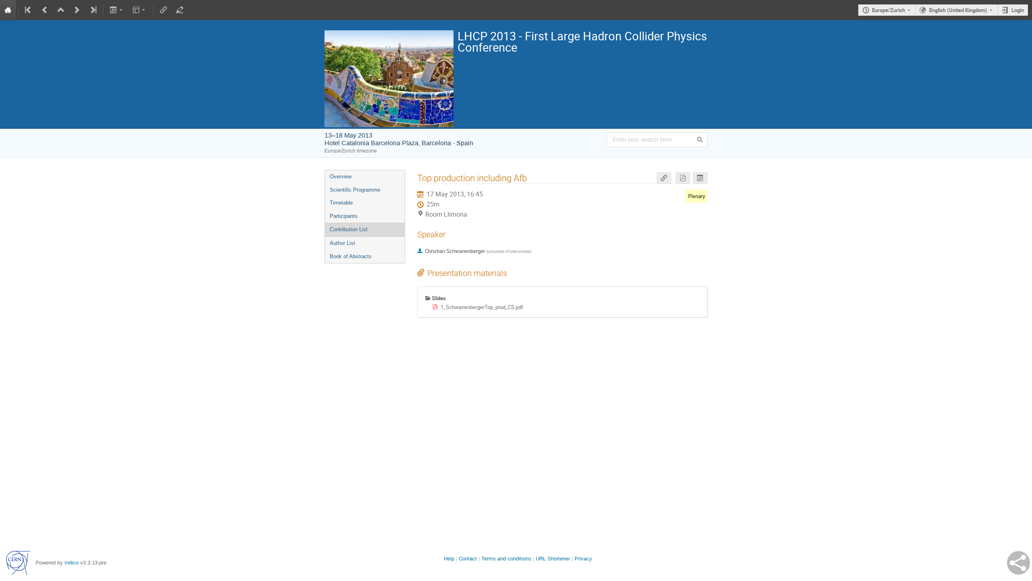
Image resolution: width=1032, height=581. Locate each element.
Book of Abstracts (351, 256)
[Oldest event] (29, 10)
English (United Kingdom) (958, 10)
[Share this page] (1018, 563)
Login (1017, 10)
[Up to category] (61, 10)
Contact (468, 558)
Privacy (583, 558)
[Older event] (45, 10)
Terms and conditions (506, 558)
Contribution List (349, 229)
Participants (344, 216)
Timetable (341, 203)
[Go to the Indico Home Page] (8, 10)
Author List (342, 243)
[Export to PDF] (683, 178)
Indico (71, 562)
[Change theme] (139, 10)
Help (449, 558)
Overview (341, 176)
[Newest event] (93, 10)
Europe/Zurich (888, 10)
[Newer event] (77, 10)
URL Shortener (553, 558)
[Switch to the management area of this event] (180, 10)
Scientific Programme (355, 190)
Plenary (696, 196)
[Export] (116, 10)
